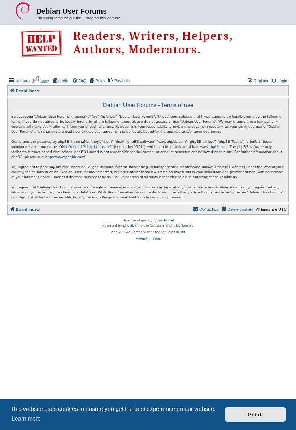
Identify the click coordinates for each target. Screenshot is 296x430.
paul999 (178, 232)
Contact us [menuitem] (208, 209)
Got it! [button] (255, 414)
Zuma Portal (163, 220)
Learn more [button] (26, 419)
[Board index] (22, 11)
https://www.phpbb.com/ (65, 157)
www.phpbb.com (213, 147)
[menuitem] (19, 80)
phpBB (129, 225)
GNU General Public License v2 (85, 147)
